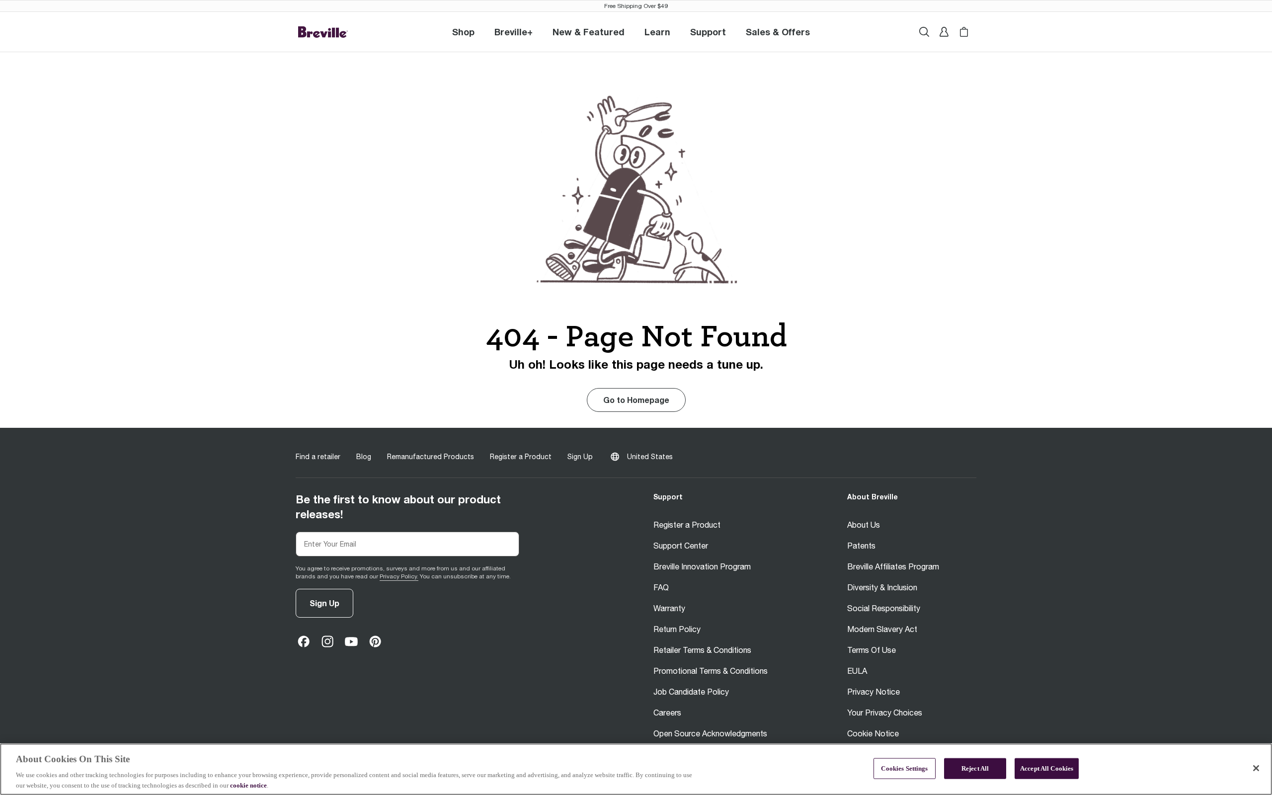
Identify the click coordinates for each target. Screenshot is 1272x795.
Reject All (975, 768)
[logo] (323, 32)
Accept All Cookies (1046, 768)
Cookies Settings (904, 768)
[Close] (1256, 768)
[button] (513, 32)
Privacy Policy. (399, 576)
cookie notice (248, 785)
